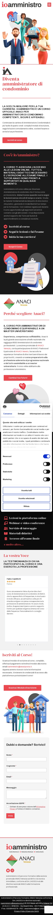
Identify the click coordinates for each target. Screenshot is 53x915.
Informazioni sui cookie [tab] (40, 413)
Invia (10, 816)
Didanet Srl (47, 903)
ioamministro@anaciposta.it (19, 667)
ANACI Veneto (22, 351)
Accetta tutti (26, 490)
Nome (9, 755)
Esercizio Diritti (32, 911)
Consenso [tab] (7, 413)
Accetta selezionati (26, 498)
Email (9, 777)
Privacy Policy (19, 911)
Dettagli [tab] (21, 413)
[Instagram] (12, 870)
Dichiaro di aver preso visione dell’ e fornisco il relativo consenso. (27, 808)
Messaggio (11, 788)
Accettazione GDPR (15, 803)
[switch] (46, 464)
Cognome (11, 766)
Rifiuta (26, 506)
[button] (49, 4)
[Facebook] (8, 870)
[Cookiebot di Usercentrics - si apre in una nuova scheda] (39, 406)
